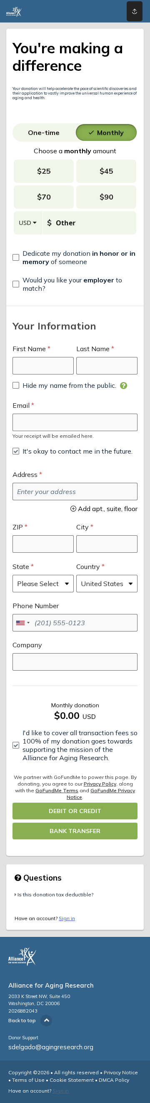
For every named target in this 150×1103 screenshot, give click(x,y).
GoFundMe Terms (56, 790)
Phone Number (35, 605)
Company (27, 645)
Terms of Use (28, 1080)
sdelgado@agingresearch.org (50, 1047)
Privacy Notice (121, 1072)
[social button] (134, 11)
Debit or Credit (75, 811)
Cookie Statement (72, 1080)
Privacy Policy (100, 784)
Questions (41, 878)
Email (21, 405)
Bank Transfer (75, 831)
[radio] (44, 132)
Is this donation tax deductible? (55, 894)
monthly (110, 132)
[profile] (108, 11)
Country (88, 566)
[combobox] (22, 622)
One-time (44, 132)
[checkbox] (75, 257)
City (82, 527)
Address (25, 474)
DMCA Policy (114, 1080)
